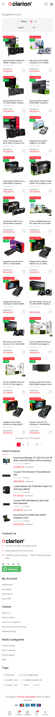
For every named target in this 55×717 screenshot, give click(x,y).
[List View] (35, 21)
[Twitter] (8, 564)
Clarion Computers (26, 696)
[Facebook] (3, 564)
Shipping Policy (9, 631)
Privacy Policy (8, 617)
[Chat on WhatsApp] (11, 568)
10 (37, 444)
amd (37, 685)
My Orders (6, 589)
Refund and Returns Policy (14, 626)
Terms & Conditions (11, 622)
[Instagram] (13, 564)
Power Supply (8, 655)
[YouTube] (18, 564)
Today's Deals (8, 645)
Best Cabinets (9, 650)
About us (6, 612)
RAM (4, 659)
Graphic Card (12, 685)
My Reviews (7, 594)
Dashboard (7, 584)
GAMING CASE (12, 680)
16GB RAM (10, 675)
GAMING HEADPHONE (33, 680)
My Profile (6, 598)
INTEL (26, 685)
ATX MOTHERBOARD (29, 675)
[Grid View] (31, 21)
